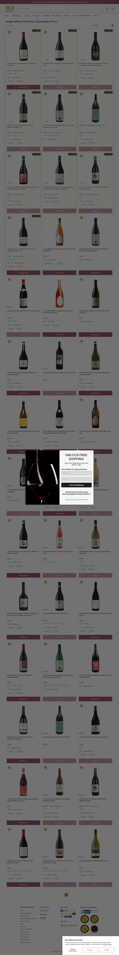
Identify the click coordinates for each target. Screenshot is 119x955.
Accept (89, 950)
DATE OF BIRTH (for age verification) (74, 469)
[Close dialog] (91, 452)
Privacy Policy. (107, 944)
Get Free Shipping (77, 485)
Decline (106, 950)
